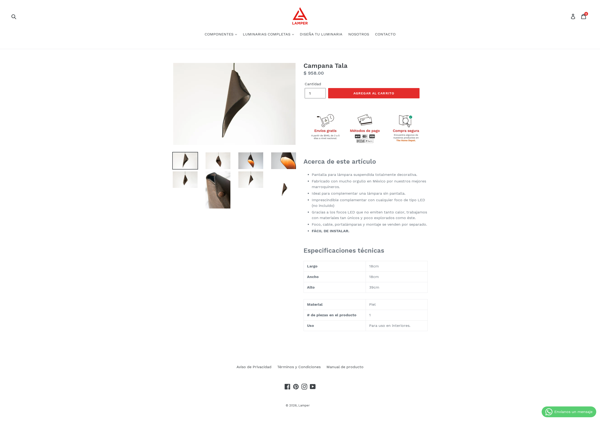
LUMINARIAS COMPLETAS (267, 34)
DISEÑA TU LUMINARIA (321, 34)
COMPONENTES (220, 34)
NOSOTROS (358, 34)
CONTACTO (385, 34)
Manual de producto (345, 367)
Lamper (304, 405)
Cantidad (313, 84)
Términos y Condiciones (299, 367)
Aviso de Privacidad (253, 367)
